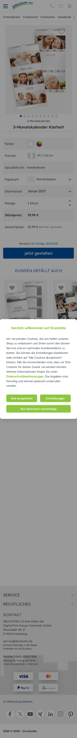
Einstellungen (55, 398)
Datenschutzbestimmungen (25, 376)
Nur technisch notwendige (38, 409)
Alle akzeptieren (22, 398)
